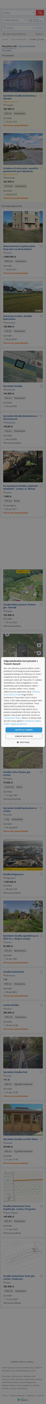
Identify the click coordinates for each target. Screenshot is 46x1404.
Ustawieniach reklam (12, 718)
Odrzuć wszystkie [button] (24, 736)
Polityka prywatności (18, 724)
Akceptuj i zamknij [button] (24, 730)
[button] (23, 742)
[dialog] (23, 702)
